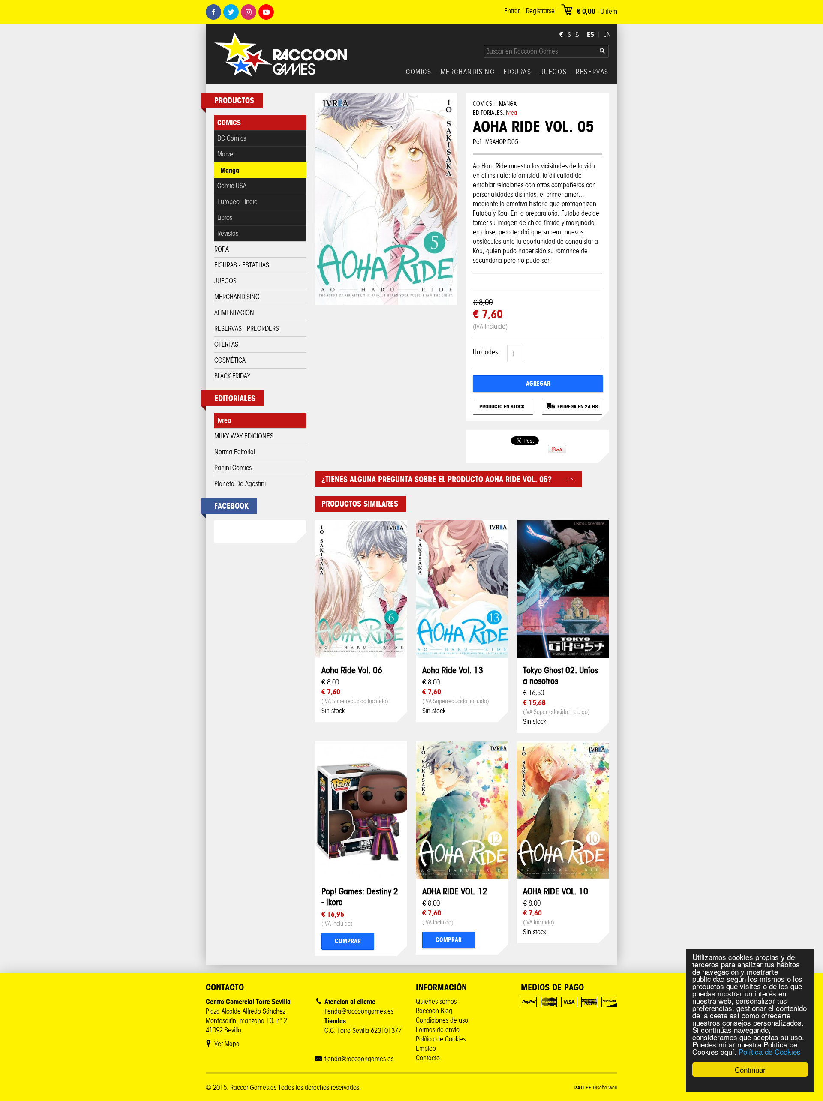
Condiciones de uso (442, 1020)
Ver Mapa (227, 1044)
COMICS (419, 72)
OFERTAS (226, 344)
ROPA (221, 249)
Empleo (426, 1048)
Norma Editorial (234, 452)
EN (607, 34)
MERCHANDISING (468, 72)
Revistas (227, 233)
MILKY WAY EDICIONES (243, 436)
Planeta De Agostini (240, 484)
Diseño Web (595, 1087)
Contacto (428, 1058)
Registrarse (540, 11)
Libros (224, 217)
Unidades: (486, 352)
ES (590, 34)
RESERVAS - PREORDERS (246, 328)
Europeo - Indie (237, 202)
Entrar (512, 11)
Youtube (266, 12)
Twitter (231, 12)
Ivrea (224, 420)
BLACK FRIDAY (232, 376)
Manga (229, 170)
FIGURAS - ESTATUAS (241, 265)
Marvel (225, 154)
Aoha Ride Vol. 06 (351, 670)
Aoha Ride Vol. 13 (452, 670)
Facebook (213, 12)
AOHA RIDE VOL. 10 (555, 891)
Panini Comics (233, 468)
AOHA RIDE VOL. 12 (454, 891)
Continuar (750, 1069)
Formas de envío (438, 1030)
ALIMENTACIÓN (234, 313)
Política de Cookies (770, 1051)
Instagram (248, 12)
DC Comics (231, 138)
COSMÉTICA (230, 360)
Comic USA (231, 186)
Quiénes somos (436, 1001)
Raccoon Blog (434, 1011)
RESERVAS (592, 72)
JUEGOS (554, 72)
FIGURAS (517, 72)
